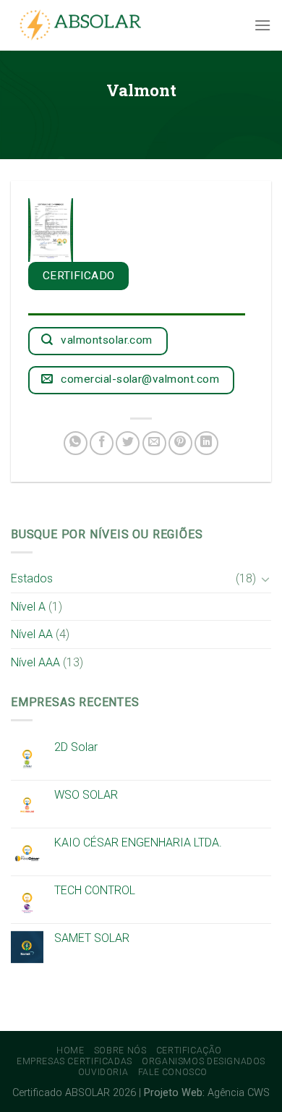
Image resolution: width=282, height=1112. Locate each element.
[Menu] (262, 25)
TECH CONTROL (94, 890)
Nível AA (32, 634)
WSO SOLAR (86, 795)
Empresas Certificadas (74, 1061)
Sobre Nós (120, 1050)
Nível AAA (35, 662)
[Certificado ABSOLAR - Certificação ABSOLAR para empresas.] (83, 25)
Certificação (189, 1050)
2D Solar (76, 747)
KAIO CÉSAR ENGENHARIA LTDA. (138, 842)
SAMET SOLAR (91, 938)
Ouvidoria (103, 1072)
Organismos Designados (203, 1061)
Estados (32, 578)
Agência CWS (239, 1093)
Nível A (28, 607)
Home (70, 1050)
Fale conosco (173, 1072)
